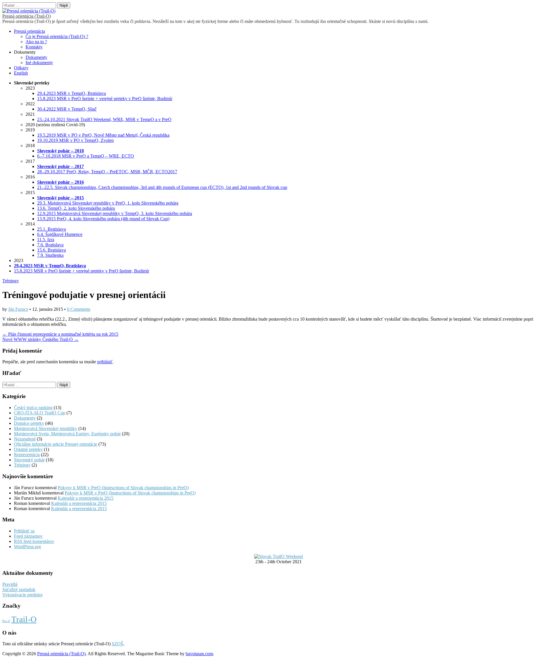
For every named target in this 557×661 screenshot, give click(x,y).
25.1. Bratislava (51, 229)
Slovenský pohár (29, 459)
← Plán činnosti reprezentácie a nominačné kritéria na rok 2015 (60, 334)
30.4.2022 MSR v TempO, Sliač (67, 108)
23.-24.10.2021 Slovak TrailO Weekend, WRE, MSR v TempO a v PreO (104, 119)
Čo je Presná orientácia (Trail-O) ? (57, 36)
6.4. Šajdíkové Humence (59, 234)
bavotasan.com (199, 653)
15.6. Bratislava (51, 250)
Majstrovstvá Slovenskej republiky (45, 428)
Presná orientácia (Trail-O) (26, 16)
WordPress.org (27, 546)
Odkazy (21, 67)
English (21, 73)
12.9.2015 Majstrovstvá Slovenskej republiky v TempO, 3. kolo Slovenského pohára (114, 213)
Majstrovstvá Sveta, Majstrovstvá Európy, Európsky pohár (67, 433)
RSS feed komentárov (34, 541)
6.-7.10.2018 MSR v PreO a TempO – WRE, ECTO (85, 155)
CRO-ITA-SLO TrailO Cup (39, 412)
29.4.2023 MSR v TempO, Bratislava (71, 93)
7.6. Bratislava (50, 244)
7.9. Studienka (50, 255)
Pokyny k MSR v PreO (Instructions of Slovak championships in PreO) (123, 487)
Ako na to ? (36, 41)
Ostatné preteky (28, 449)
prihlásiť (105, 361)
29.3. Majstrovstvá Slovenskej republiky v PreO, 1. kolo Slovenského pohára (107, 203)
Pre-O (6, 621)
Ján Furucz (18, 309)
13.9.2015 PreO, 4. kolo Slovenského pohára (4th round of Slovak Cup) (103, 218)
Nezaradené (25, 438)
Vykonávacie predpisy (22, 594)
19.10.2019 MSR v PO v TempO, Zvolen (75, 140)
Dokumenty (36, 57)
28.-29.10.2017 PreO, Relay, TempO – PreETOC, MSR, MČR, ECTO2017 (107, 171)
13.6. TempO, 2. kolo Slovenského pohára (76, 208)
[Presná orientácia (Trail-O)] (28, 10)
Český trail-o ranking (33, 407)
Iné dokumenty (39, 62)
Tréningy (10, 280)
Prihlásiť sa (24, 530)
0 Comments (78, 309)
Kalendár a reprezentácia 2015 (85, 498)
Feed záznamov (28, 536)
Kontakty (34, 46)
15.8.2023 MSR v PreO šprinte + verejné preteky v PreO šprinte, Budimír (104, 98)
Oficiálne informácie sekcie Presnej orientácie (55, 444)
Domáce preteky (29, 423)
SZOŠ (117, 643)
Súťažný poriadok (18, 589)
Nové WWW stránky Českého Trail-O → (40, 339)
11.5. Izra (45, 239)
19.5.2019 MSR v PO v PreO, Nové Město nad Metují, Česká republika (103, 135)
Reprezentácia (27, 454)
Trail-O (24, 619)
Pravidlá (9, 584)
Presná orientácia (29, 31)
